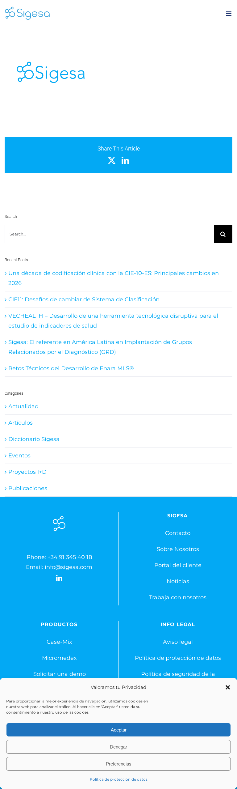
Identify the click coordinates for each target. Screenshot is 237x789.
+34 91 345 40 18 (70, 557)
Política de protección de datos (119, 779)
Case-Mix (59, 641)
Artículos (20, 422)
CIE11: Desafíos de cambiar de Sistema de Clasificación (84, 299)
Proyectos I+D (27, 472)
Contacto (177, 533)
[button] (228, 687)
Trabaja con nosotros (177, 597)
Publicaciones (27, 488)
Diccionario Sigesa (34, 439)
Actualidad (23, 406)
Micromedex (59, 658)
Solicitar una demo (59, 674)
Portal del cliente (178, 565)
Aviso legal (178, 641)
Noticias (178, 581)
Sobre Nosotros (178, 549)
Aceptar (119, 729)
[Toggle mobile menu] (229, 14)
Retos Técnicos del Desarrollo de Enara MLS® (71, 368)
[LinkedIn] (59, 578)
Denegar (118, 746)
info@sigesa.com (68, 567)
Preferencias (118, 763)
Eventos (19, 455)
